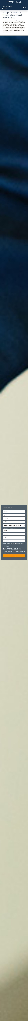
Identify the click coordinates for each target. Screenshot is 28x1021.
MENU (24, 7)
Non (8, 546)
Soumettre (14, 555)
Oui (4, 546)
